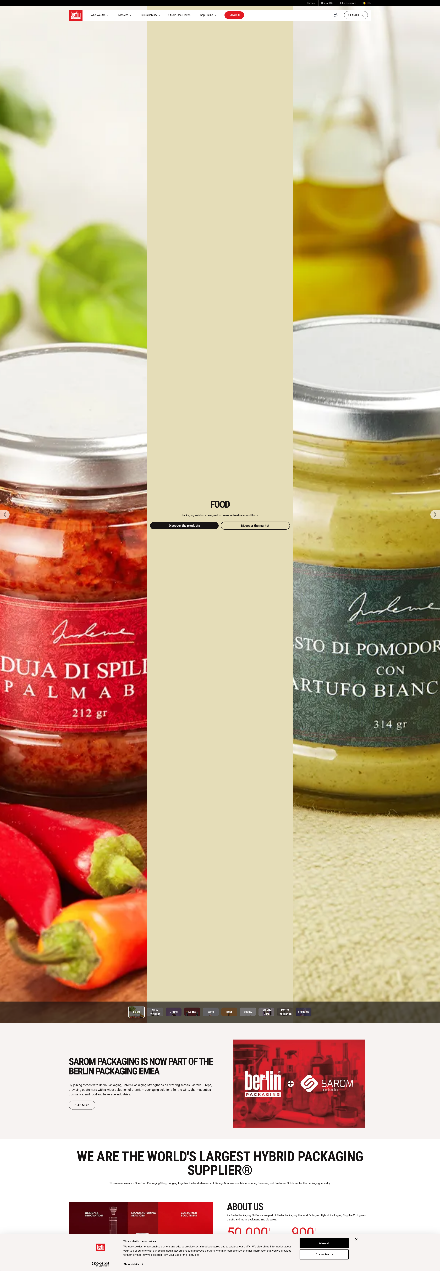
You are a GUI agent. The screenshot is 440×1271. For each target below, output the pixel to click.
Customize (322, 1254)
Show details (131, 1264)
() (366, 3)
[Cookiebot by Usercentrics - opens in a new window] (101, 1264)
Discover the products (184, 525)
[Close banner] (356, 1239)
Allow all (324, 1243)
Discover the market (255, 525)
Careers (311, 3)
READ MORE (82, 1105)
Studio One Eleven (179, 15)
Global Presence (347, 3)
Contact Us (327, 3)
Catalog (234, 15)
